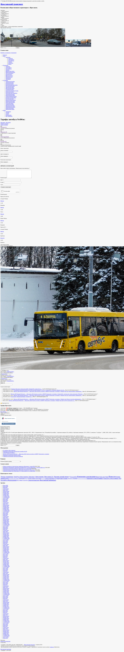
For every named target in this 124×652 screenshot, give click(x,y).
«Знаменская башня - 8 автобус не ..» (24, 396)
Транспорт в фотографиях (94, 478)
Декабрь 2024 (6, 507)
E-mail (2, 182)
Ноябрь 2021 (6, 550)
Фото (4, 56)
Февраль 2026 (6, 491)
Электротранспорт (34, 480)
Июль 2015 (5, 638)
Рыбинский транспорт (5, 641)
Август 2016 (6, 623)
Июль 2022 (5, 540)
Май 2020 (5, 571)
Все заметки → (4, 411)
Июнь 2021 (5, 555)
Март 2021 (5, 559)
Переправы (22, 478)
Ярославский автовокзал (48, 480)
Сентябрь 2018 (6, 594)
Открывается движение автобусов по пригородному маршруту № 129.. (29, 390)
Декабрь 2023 (6, 521)
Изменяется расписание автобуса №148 (11, 455)
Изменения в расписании (86, 477)
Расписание (5, 65)
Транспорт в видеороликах (82, 478)
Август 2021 (6, 553)
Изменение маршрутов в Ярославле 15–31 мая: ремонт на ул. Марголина (19, 471)
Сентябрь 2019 (6, 580)
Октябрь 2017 (6, 606)
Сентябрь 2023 (6, 524)
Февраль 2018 (6, 602)
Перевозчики (8, 115)
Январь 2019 (6, 589)
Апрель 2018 (6, 599)
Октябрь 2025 (6, 495)
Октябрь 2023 (6, 523)
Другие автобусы (9, 73)
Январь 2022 (6, 547)
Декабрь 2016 (6, 618)
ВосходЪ (2, 238)
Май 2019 (5, 584)
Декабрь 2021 (6, 549)
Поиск (2, 47)
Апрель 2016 (6, 627)
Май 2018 (5, 598)
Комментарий (4, 177)
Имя (2, 179)
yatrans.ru (52, 647)
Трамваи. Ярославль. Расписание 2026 (19, 388)
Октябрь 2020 (6, 565)
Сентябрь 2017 (6, 608)
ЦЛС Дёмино (20, 480)
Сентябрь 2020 (6, 566)
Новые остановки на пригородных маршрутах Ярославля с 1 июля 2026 (19, 466)
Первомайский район (10, 107)
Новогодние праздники (102, 476)
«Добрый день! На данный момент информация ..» (71, 391)
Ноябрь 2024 (6, 508)
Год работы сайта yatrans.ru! (9, 450)
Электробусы (11, 59)
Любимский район (10, 104)
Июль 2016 (5, 624)
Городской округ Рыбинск (11, 93)
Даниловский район (10, 94)
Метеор (2, 231)
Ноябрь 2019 (6, 577)
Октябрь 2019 (6, 579)
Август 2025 (6, 498)
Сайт (2, 184)
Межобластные (9, 76)
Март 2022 (5, 545)
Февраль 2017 (6, 616)
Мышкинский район (10, 105)
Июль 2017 (5, 610)
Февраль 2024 (6, 518)
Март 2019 (5, 587)
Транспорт (8, 57)
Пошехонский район (10, 101)
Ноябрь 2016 (6, 619)
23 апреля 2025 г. (10, 376)
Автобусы (10, 58)
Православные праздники (34, 478)
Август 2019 (6, 581)
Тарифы (7, 112)
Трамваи (10, 61)
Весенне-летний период (61, 476)
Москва (2, 200)
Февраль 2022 (6, 546)
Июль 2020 (5, 568)
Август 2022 (6, 539)
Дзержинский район (10, 81)
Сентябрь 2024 (6, 510)
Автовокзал (8, 111)
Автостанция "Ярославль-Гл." (44, 476)
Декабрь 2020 (6, 562)
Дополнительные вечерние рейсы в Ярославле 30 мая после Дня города (19, 469)
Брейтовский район (10, 109)
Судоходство (59, 478)
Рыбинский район (10, 91)
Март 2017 (5, 614)
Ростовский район (10, 98)
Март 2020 (5, 573)
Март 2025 (5, 503)
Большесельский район (11, 97)
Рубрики (2, 461)
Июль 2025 (5, 499)
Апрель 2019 (6, 586)
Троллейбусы (11, 60)
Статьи (7, 113)
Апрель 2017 (6, 613)
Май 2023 (5, 529)
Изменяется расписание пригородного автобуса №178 (15, 451)
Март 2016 (5, 628)
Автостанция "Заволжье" (27, 476)
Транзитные (8, 78)
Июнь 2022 (5, 542)
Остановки (5, 80)
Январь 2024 (6, 520)
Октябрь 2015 (6, 634)
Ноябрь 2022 (6, 536)
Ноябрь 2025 (6, 494)
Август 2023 (6, 525)
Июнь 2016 (5, 625)
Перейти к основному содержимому (9, 52)
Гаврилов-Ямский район (11, 96)
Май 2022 (5, 543)
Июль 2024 (5, 513)
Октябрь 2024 (6, 509)
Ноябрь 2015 (6, 633)
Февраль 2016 (6, 629)
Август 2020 (6, 567)
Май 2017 (5, 612)
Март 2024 (5, 517)
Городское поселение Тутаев (12, 90)
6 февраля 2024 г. (10, 371)
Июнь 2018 (5, 597)
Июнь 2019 (5, 583)
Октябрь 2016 (6, 620)
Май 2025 (5, 501)
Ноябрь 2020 (6, 564)
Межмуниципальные (10, 72)
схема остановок (4, 124)
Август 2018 (6, 595)
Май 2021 (5, 557)
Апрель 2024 (6, 516)
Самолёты (43, 478)
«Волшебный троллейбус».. (9, 452)
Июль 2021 (5, 554)
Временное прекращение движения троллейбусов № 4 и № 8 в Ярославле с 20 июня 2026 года (24, 467)
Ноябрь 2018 (6, 591)
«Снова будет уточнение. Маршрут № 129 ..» (55, 390)
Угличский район (9, 103)
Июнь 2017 (5, 611)
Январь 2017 (6, 617)
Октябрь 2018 (6, 592)
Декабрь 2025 (6, 493)
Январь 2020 (6, 575)
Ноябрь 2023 (6, 522)
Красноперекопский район (12, 85)
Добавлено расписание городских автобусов (13, 456)
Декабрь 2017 (6, 604)
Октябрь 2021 (6, 551)
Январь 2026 (6, 492)
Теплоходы (10, 63)
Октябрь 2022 (6, 537)
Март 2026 (5, 490)
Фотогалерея (12, 480)
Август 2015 (6, 636)
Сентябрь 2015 (6, 635)
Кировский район (10, 83)
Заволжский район (10, 87)
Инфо (4, 110)
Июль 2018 (5, 596)
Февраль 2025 (6, 505)
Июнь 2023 (5, 528)
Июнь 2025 (5, 500)
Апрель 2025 (6, 502)
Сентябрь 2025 (6, 497)
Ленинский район (10, 82)
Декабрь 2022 (6, 535)
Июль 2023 (5, 527)
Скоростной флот (50, 478)
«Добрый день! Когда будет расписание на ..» (65, 400)
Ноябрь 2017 (6, 605)
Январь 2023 (6, 534)
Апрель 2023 (6, 530)
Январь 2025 (6, 506)
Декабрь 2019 (6, 576)
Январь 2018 (6, 603)
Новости (5, 54)
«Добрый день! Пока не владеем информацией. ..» (71, 399)
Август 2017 (6, 609)
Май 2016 (5, 626)
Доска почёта (73, 476)
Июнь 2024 (5, 514)
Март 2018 (5, 601)
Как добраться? (9, 116)
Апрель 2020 (6, 572)
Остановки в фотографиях (14, 478)
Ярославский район (10, 88)
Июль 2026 (5, 485)
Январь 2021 (6, 561)
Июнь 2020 (5, 569)
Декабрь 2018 (6, 590)
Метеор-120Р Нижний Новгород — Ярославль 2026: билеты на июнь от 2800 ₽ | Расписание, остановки (37, 391)
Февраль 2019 (6, 588)
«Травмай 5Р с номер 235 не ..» (35, 388)
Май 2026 (5, 487)
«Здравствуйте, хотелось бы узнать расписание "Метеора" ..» (70, 394)
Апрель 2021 (6, 558)
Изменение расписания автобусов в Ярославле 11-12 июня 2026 (17, 468)
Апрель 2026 (6, 488)
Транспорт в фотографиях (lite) (112, 478)
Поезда (9, 64)
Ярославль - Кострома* (6, 122)
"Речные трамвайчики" (7, 476)
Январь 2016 (6, 631)
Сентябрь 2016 (6, 621)
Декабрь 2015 (6, 632)
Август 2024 (6, 512)
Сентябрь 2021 (6, 552)
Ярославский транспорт (12, 4)
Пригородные (9, 74)
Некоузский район (10, 108)
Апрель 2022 (6, 544)
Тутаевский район (10, 89)
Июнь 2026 (5, 486)
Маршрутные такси (10, 71)
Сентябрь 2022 (6, 538)
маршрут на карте (4, 123)
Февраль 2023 (6, 532)
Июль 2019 (5, 582)
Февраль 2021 (6, 560)
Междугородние (9, 75)
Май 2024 (5, 515)
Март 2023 (5, 531)
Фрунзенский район (10, 86)
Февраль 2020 (6, 574)
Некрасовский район (10, 95)
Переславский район (10, 102)
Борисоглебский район (11, 100)
